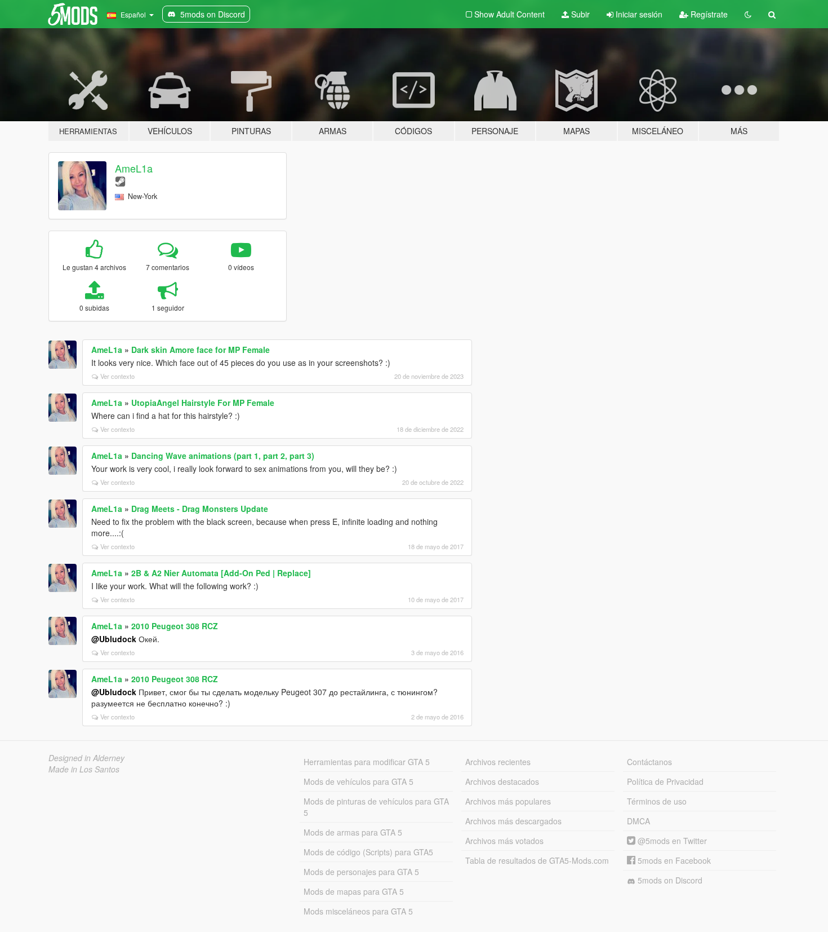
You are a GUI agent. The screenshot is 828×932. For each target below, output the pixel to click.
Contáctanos (649, 761)
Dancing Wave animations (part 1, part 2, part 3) (222, 455)
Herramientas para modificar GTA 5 (367, 761)
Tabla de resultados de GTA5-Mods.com (537, 860)
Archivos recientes (498, 761)
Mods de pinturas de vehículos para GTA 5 (376, 807)
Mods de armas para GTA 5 (353, 832)
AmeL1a (134, 168)
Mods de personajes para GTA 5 (361, 871)
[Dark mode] (748, 14)
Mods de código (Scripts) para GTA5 (368, 852)
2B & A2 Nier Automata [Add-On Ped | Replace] (221, 572)
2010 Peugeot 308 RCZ (174, 625)
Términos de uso (657, 801)
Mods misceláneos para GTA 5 (358, 911)
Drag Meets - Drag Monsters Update (199, 508)
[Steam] (120, 181)
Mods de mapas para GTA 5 (354, 891)
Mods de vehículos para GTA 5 (358, 781)
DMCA (638, 821)
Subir (579, 14)
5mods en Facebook (673, 860)
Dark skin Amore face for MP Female (200, 349)
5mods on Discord (668, 880)
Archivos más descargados (513, 821)
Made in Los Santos (83, 769)
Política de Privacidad (665, 781)
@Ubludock (113, 638)
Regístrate (708, 14)
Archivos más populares (508, 801)
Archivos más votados (504, 840)
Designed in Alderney (86, 757)
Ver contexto (117, 376)
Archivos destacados (502, 781)
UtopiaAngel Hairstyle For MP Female (202, 402)
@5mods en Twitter (671, 840)
